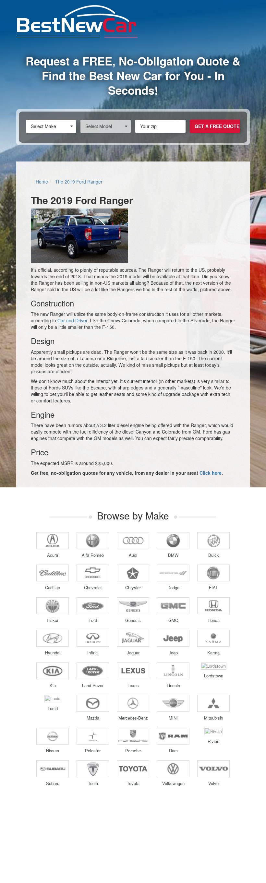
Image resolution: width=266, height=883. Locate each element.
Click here (211, 473)
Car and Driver (72, 320)
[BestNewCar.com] (133, 21)
